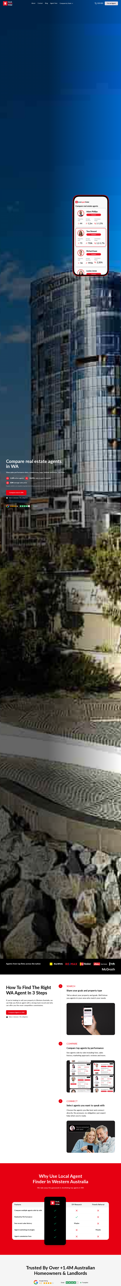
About (33, 3)
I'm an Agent (111, 3)
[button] (67, 3)
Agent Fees (53, 3)
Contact (40, 3)
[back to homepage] (7, 3)
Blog (46, 3)
